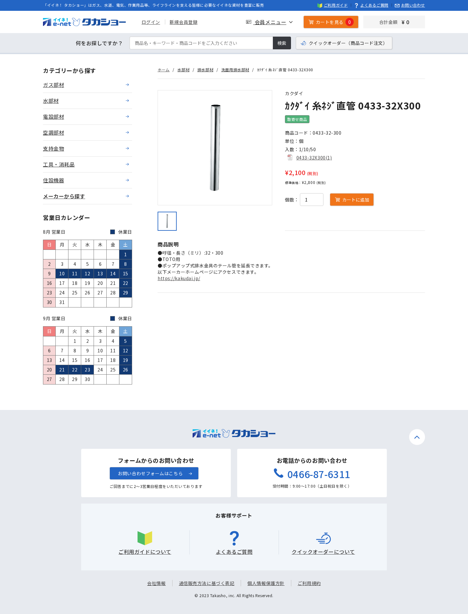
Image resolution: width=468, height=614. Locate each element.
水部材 (183, 69)
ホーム (164, 69)
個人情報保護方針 (265, 583)
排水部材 (205, 69)
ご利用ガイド (336, 5)
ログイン (151, 22)
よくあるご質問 (374, 5)
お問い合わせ (413, 5)
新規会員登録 (183, 22)
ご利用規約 (309, 583)
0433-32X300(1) (314, 157)
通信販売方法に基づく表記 (207, 583)
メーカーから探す (64, 196)
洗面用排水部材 (235, 69)
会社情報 (156, 583)
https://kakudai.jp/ (179, 278)
